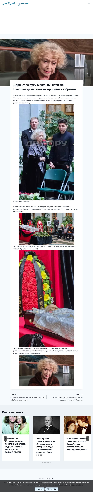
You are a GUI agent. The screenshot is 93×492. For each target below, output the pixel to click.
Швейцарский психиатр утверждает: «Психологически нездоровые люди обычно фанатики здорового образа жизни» (46, 447)
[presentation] (15, 425)
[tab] (42, 462)
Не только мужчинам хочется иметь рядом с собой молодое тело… (27, 397)
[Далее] (87, 438)
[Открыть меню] (89, 3)
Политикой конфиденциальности (71, 485)
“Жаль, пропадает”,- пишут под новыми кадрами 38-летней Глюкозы (67, 397)
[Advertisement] (46, 20)
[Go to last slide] (5, 438)
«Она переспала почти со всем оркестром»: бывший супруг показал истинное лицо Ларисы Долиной (77, 444)
